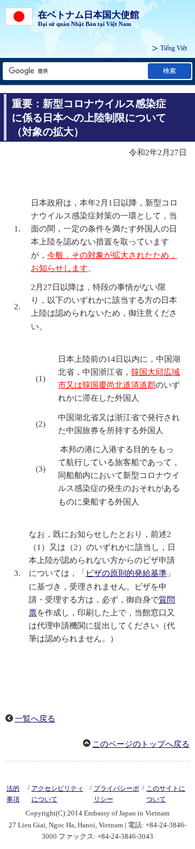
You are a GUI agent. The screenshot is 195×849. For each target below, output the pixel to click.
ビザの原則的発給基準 (126, 573)
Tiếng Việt (173, 48)
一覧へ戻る (35, 718)
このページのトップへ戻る (141, 744)
